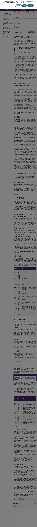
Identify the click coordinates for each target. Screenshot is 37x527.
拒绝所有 (30, 5)
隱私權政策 (10, 1)
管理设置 (18, 5)
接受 (24, 5)
